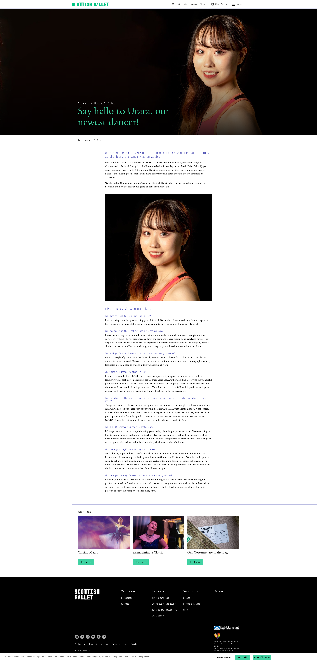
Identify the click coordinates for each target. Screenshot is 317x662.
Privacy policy (120, 644)
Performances (128, 598)
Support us (190, 591)
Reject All (242, 657)
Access (218, 591)
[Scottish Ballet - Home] (90, 4)
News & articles (160, 598)
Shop (202, 4)
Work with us (159, 615)
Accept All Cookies (262, 657)
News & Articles (104, 103)
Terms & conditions (99, 644)
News (100, 140)
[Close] (313, 657)
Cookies (134, 644)
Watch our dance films (164, 604)
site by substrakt (83, 650)
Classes (125, 604)
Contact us (80, 644)
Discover (83, 103)
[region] (158, 657)
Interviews (84, 140)
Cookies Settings (223, 657)
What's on (221, 4)
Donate (194, 4)
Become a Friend (191, 604)
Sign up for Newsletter (164, 610)
